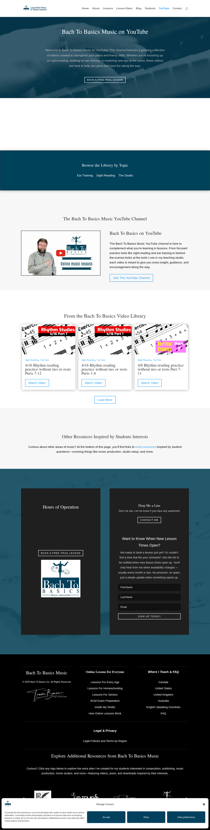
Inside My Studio (105, 707)
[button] (203, 804)
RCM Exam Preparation (105, 700)
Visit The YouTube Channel (131, 278)
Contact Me (149, 520)
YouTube (164, 8)
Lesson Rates (124, 8)
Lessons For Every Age (105, 682)
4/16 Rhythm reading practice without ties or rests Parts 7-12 (48, 369)
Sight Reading (105, 175)
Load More (105, 400)
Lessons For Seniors (105, 694)
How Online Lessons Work (105, 713)
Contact (177, 8)
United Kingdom (163, 694)
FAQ (163, 713)
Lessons (108, 8)
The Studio (126, 175)
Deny (146, 817)
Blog (138, 8)
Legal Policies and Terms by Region (105, 741)
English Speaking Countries (163, 707)
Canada (163, 682)
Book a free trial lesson (105, 80)
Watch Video (37, 383)
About (95, 8)
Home (85, 8)
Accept (106, 817)
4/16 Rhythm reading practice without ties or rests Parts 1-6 (104, 369)
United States (163, 688)
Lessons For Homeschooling (105, 688)
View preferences (186, 817)
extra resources (145, 446)
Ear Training (85, 175)
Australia (163, 700)
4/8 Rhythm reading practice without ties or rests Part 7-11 (161, 369)
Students (150, 8)
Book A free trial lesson (61, 553)
